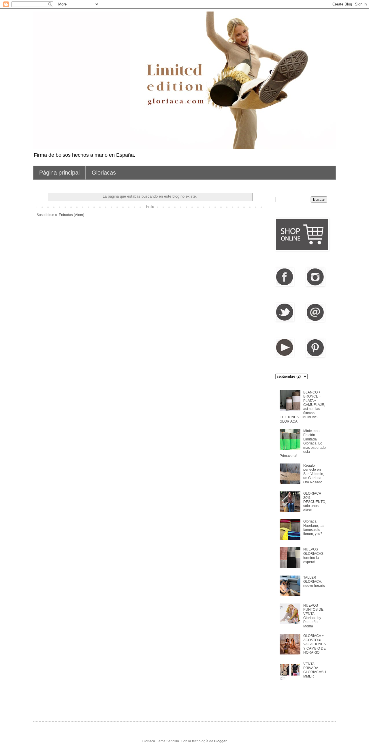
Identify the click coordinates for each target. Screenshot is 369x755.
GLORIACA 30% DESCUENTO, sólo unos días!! (314, 501)
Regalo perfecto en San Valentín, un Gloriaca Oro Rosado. (313, 473)
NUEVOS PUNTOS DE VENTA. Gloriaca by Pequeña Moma (313, 615)
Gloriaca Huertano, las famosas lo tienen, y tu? (313, 527)
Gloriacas (104, 172)
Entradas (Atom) (71, 215)
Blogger (220, 741)
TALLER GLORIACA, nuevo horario (314, 582)
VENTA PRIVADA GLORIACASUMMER (314, 670)
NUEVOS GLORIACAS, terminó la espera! (313, 555)
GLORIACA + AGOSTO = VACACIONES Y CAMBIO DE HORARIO (314, 644)
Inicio (150, 207)
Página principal (59, 172)
